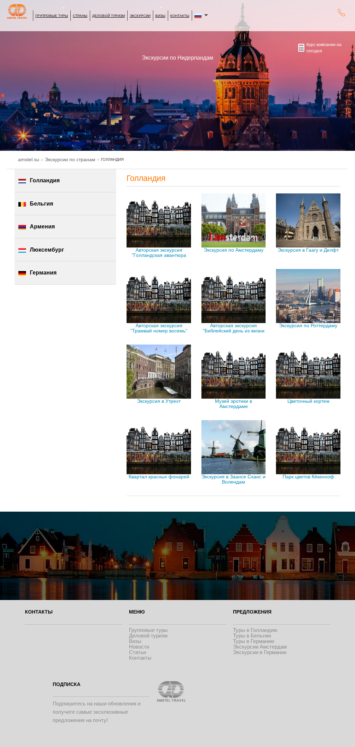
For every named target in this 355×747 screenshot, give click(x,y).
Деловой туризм (108, 15)
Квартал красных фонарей (159, 476)
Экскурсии (140, 15)
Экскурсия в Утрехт (159, 401)
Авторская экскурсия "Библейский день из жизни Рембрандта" (234, 328)
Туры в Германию (253, 641)
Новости (139, 647)
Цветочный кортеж (308, 401)
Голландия (45, 180)
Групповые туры (51, 15)
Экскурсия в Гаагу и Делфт (308, 250)
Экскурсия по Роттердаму (308, 325)
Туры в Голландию (255, 630)
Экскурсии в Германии (259, 652)
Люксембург (47, 250)
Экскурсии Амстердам (260, 647)
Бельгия (41, 204)
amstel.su (28, 159)
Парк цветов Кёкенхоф (308, 476)
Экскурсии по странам (70, 159)
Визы (160, 15)
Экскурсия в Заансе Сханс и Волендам (233, 479)
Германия (43, 273)
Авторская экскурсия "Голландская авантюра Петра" (159, 253)
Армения (42, 226)
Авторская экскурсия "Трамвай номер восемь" (158, 328)
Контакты (179, 15)
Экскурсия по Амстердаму (233, 250)
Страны (80, 15)
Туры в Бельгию (252, 636)
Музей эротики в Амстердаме (233, 404)
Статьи (137, 652)
